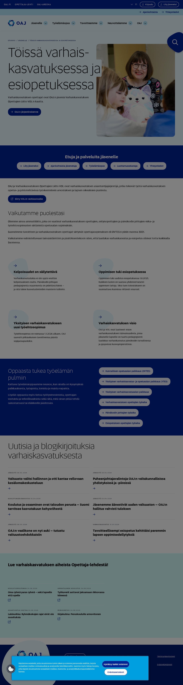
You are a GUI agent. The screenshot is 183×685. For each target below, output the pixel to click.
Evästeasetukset (116, 672)
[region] (80, 668)
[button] (11, 668)
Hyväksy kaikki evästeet (116, 664)
